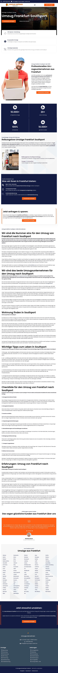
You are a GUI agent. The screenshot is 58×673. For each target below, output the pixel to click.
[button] (35, 5)
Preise (39, 378)
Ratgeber (22, 670)
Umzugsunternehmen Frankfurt (24, 668)
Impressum (28, 670)
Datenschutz (35, 670)
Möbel (51, 251)
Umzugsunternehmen (23, 276)
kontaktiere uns (33, 265)
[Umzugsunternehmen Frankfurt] (14, 4)
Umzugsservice (49, 283)
